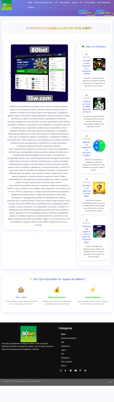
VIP (81, 2)
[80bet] (13, 5)
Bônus (31, 7)
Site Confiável (104, 2)
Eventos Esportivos (43, 2)
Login (110, 382)
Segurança (65, 2)
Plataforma (89, 2)
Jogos (75, 2)
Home (29, 2)
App (56, 2)
